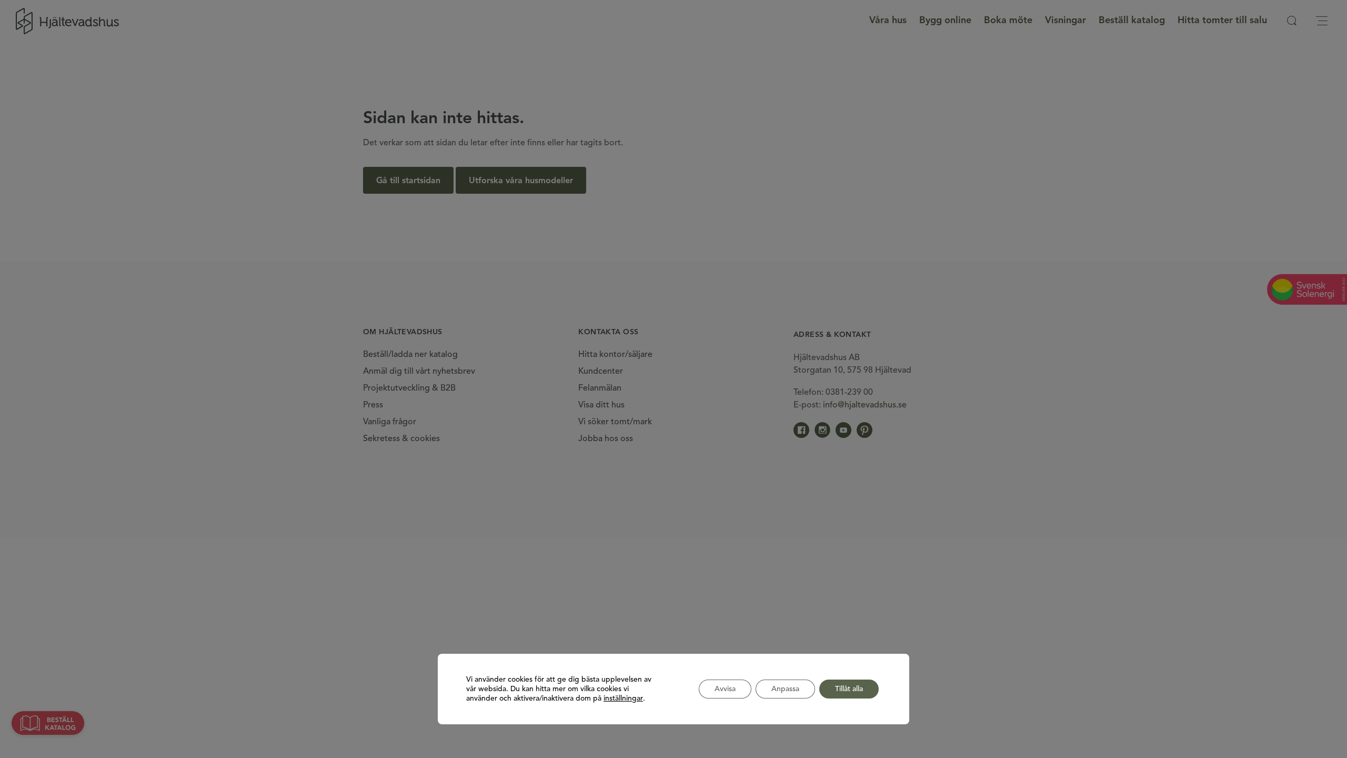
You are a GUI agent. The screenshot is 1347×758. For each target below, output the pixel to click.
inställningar (623, 698)
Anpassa (785, 689)
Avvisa (725, 689)
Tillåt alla (849, 689)
